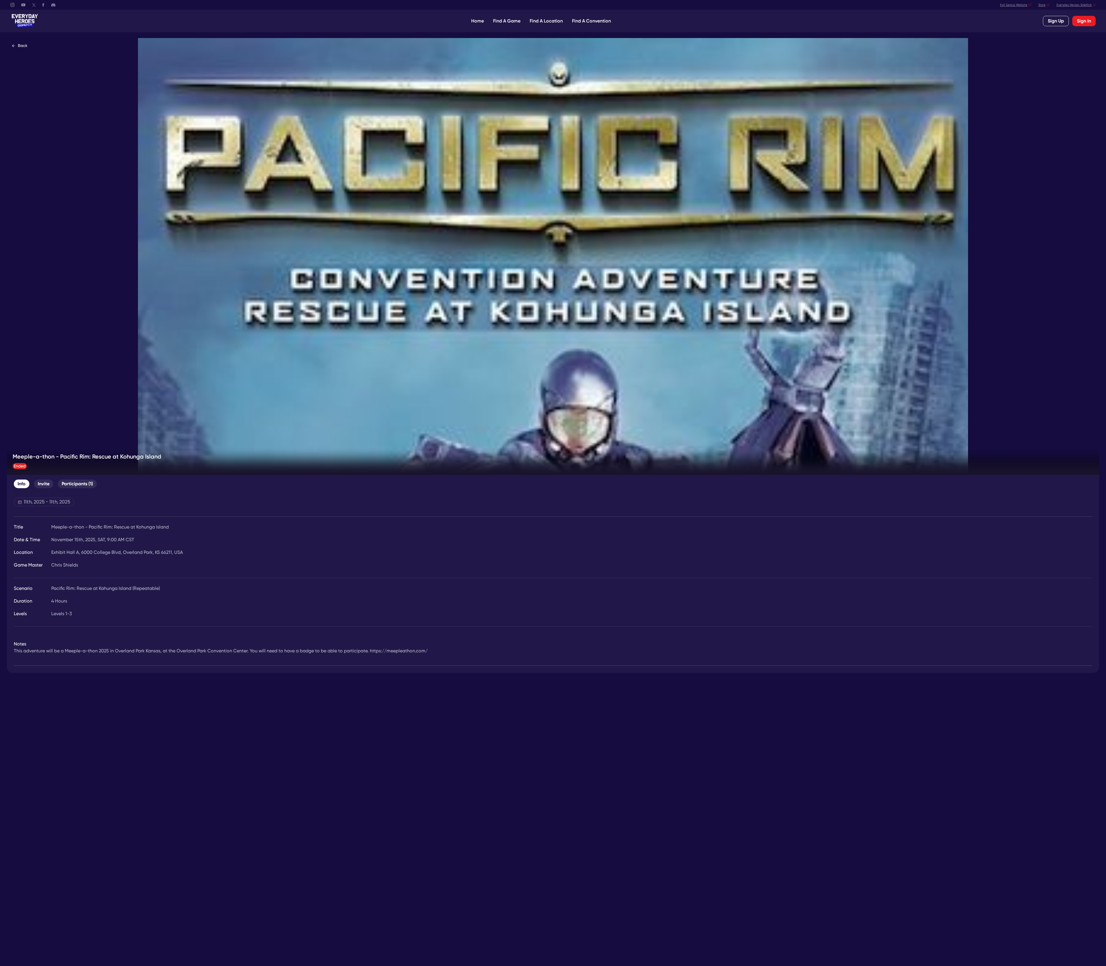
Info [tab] (22, 483)
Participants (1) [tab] (77, 483)
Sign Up (1056, 21)
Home (477, 21)
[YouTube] (23, 4)
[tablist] (55, 484)
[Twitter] (33, 5)
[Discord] (53, 5)
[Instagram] (12, 5)
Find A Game (506, 21)
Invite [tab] (44, 483)
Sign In (1084, 21)
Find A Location (546, 21)
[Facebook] (43, 5)
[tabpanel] (553, 582)
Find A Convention (591, 21)
